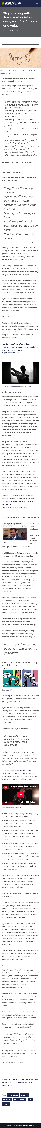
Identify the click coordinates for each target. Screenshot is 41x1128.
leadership (7, 1100)
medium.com (20, 1082)
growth (24, 1095)
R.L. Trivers (23, 402)
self (30, 1100)
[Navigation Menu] (36, 3)
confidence (13, 1095)
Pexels (29, 387)
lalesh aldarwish (15, 387)
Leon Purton (10, 31)
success (6, 1104)
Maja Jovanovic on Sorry (11, 807)
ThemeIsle (29, 1125)
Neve (9, 1125)
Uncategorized (23, 31)
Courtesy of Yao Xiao (10, 690)
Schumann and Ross (25, 553)
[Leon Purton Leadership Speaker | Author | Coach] (11, 3)
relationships (19, 1100)
